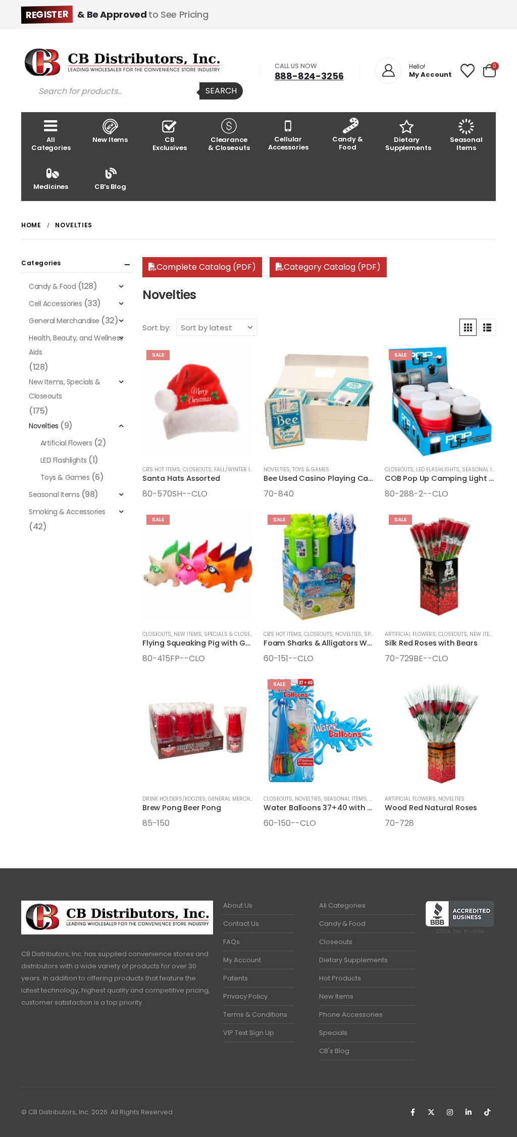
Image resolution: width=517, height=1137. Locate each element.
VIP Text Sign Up (248, 1032)
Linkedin (468, 1112)
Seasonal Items (466, 144)
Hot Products (340, 978)
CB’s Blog (110, 186)
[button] (468, 327)
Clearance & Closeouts (229, 144)
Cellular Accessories (288, 143)
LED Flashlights (437, 469)
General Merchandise (238, 799)
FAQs (231, 942)
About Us (237, 905)
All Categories (51, 144)
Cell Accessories (55, 304)
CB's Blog (334, 1051)
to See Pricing (117, 14)
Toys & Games (310, 469)
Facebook (412, 1112)
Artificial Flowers (410, 634)
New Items (110, 139)
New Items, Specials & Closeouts (218, 634)
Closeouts (197, 469)
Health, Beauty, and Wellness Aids (76, 345)
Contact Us (241, 923)
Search (221, 90)
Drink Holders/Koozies (173, 799)
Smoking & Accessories (67, 512)
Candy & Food (347, 143)
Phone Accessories (351, 1014)
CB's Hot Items (161, 469)
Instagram (449, 1112)
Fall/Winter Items (238, 469)
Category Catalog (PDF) (332, 267)
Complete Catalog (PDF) (206, 267)
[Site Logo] (122, 62)
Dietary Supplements (408, 144)
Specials (333, 1032)
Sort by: (156, 327)
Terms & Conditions (255, 1014)
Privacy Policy (245, 996)
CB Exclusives (169, 144)
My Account (242, 960)
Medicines (50, 186)
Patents (235, 978)
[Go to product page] (319, 401)
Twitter (431, 1112)
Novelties (277, 469)
